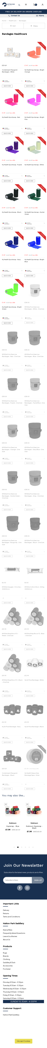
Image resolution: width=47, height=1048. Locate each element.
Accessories (8, 966)
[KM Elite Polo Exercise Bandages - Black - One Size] (35, 523)
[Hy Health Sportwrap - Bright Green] (12, 290)
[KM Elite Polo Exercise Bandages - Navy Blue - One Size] (35, 430)
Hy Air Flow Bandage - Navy (11, 726)
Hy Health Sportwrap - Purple (12, 164)
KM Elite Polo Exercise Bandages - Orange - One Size (11, 449)
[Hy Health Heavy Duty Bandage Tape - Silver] (35, 756)
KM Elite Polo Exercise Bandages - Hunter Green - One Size (11, 496)
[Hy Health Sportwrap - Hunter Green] (35, 195)
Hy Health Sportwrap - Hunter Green (34, 213)
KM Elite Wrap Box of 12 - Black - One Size (12, 681)
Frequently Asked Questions (14, 933)
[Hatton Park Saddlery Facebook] (20, 888)
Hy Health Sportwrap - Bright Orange (34, 71)
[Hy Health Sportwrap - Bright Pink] (35, 100)
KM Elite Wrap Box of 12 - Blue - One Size (34, 634)
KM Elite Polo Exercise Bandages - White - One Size (34, 308)
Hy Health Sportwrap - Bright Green (12, 308)
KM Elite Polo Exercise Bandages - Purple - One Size (12, 402)
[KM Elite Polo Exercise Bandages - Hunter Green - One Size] (12, 477)
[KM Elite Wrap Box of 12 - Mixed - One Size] (12, 617)
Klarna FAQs (7, 930)
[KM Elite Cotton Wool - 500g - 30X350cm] (35, 570)
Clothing (6, 959)
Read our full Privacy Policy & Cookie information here (24, 1034)
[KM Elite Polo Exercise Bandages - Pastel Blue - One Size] (35, 384)
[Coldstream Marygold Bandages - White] (12, 53)
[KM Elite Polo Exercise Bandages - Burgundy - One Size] (12, 523)
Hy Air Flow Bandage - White (34, 680)
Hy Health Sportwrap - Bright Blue (34, 260)
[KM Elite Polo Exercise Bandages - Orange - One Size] (12, 430)
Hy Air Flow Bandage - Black (34, 726)
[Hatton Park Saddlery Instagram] (27, 888)
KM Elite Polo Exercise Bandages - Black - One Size (34, 541)
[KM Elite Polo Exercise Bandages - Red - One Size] (12, 337)
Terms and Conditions (11, 917)
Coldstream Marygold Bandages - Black (9, 774)
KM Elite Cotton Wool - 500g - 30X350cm (35, 588)
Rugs (5, 953)
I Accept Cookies (23, 1041)
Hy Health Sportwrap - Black (11, 212)
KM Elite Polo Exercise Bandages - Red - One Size (11, 355)
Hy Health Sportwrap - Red (11, 117)
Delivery (6, 910)
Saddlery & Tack (9, 962)
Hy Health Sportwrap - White (34, 164)
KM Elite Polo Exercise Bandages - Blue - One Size (34, 355)
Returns (6, 913)
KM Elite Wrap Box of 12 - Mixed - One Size (10, 634)
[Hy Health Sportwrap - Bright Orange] (35, 53)
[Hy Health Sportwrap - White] (35, 148)
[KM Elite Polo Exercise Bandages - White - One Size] (35, 290)
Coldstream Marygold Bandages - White (9, 71)
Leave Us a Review (10, 936)
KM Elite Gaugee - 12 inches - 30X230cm (12, 588)
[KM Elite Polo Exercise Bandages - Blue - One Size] (35, 337)
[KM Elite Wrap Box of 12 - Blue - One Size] (35, 617)
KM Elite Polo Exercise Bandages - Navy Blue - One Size (34, 449)
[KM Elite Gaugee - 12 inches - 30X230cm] (12, 570)
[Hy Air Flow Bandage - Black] (35, 710)
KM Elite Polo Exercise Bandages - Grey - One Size (34, 495)
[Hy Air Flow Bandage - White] (35, 663)
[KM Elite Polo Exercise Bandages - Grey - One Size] (35, 477)
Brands (6, 956)
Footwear (7, 969)
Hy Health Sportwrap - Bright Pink (34, 118)
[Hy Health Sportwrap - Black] (12, 195)
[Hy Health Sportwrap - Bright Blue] (35, 243)
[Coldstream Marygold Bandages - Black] (12, 756)
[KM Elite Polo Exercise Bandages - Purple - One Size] (12, 384)
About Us (6, 940)
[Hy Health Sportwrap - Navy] (12, 243)
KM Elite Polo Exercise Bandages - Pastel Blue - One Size (35, 403)
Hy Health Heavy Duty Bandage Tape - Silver (32, 774)
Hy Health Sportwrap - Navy (11, 259)
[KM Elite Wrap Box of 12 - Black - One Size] (12, 663)
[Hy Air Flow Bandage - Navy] (12, 710)
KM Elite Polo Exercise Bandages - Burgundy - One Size (11, 542)
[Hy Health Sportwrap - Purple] (12, 148)
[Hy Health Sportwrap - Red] (12, 100)
